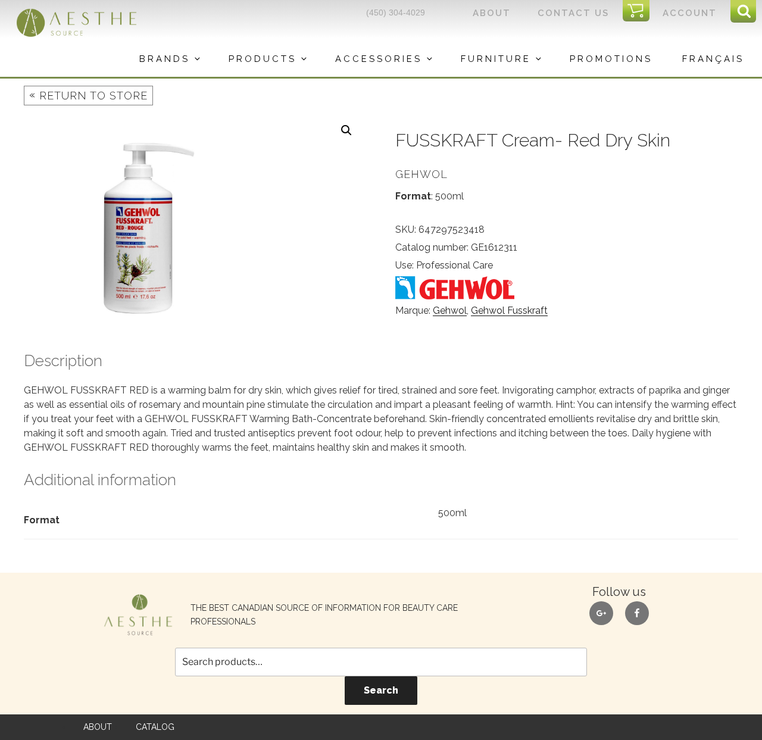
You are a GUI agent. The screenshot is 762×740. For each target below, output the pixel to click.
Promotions (611, 59)
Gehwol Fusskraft (509, 310)
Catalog (155, 727)
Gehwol (450, 310)
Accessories (378, 59)
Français (713, 59)
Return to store (88, 95)
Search (381, 690)
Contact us (573, 13)
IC (640, 11)
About (492, 13)
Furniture (496, 59)
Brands (164, 59)
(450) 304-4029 (395, 12)
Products (262, 59)
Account (690, 13)
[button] (346, 130)
